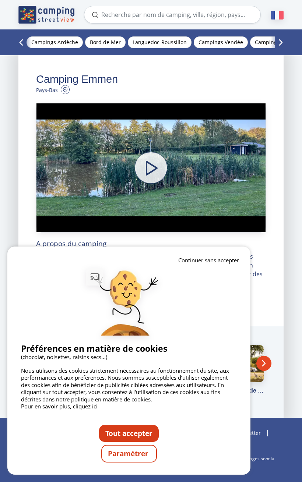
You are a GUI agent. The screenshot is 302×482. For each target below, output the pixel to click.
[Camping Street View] (46, 15)
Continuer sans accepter (208, 260)
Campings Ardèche (54, 42)
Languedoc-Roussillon (160, 42)
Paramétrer (129, 453)
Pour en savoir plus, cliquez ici (59, 406)
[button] (151, 167)
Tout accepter (128, 433)
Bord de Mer (105, 42)
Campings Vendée (221, 42)
